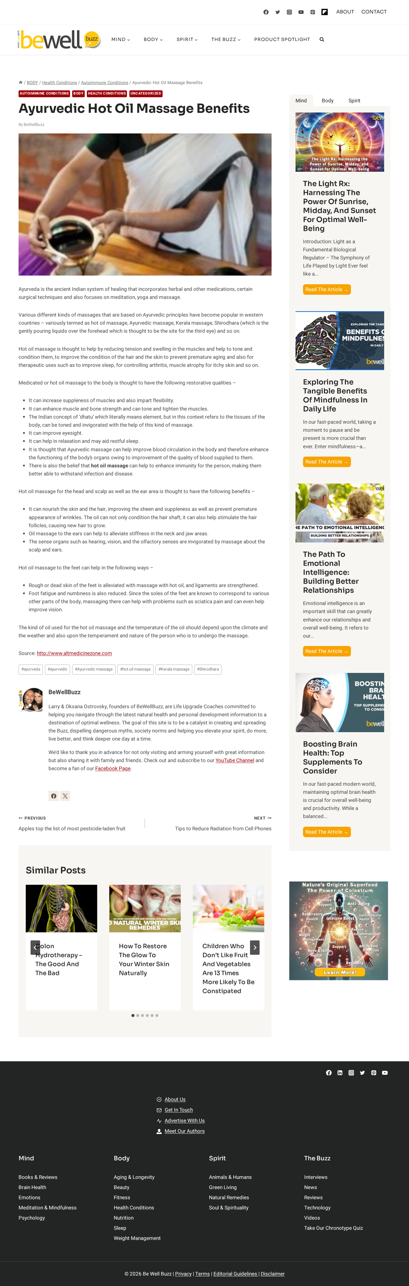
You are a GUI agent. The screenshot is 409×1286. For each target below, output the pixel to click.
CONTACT (374, 12)
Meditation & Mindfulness (48, 1207)
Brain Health (32, 1187)
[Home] (21, 83)
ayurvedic (57, 669)
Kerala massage (174, 669)
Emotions (29, 1197)
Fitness (122, 1197)
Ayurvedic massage (94, 669)
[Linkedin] (340, 1072)
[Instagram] (289, 12)
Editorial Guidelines (235, 1274)
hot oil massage (135, 669)
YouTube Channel (235, 760)
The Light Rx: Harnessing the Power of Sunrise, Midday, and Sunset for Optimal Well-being (339, 206)
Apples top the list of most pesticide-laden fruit (72, 823)
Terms (202, 1274)
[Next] (255, 947)
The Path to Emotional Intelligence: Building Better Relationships (331, 572)
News (310, 1187)
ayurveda (30, 669)
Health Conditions (107, 93)
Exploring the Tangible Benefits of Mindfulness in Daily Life (335, 396)
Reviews (313, 1197)
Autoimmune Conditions (44, 93)
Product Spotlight (282, 39)
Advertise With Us (185, 1120)
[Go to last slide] (35, 947)
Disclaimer (273, 1274)
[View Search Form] (322, 39)
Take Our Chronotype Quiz (333, 1228)
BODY (78, 93)
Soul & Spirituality (229, 1207)
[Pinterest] (313, 12)
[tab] (132, 1015)
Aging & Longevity (134, 1177)
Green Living (223, 1187)
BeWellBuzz (34, 125)
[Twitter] (278, 12)
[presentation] (61, 908)
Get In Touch (179, 1110)
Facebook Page (113, 768)
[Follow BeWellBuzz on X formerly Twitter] (65, 796)
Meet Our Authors (185, 1131)
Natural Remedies (229, 1197)
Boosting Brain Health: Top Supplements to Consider (332, 758)
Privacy (183, 1274)
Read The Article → (328, 290)
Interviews (316, 1177)
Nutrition (124, 1218)
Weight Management (137, 1238)
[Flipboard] (324, 12)
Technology (317, 1207)
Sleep (120, 1228)
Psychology (32, 1218)
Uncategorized (146, 93)
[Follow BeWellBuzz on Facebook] (54, 796)
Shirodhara (208, 669)
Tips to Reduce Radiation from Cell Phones (223, 823)
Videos (312, 1218)
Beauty (121, 1187)
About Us (175, 1099)
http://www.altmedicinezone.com (74, 653)
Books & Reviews (38, 1177)
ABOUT (345, 12)
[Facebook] (266, 12)
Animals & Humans (230, 1177)
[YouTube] (301, 12)
